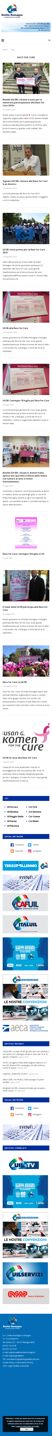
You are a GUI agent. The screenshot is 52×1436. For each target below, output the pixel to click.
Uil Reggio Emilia (15, 816)
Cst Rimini (34, 821)
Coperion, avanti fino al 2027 (15, 1073)
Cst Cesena (34, 816)
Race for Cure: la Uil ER (15, 682)
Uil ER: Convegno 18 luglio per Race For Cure (26, 400)
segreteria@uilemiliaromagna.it (22, 1352)
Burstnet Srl (29, 1432)
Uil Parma (12, 821)
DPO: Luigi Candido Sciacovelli (16, 1366)
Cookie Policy (8, 1362)
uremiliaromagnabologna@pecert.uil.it (23, 1359)
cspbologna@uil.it (16, 1355)
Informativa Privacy (24, 1362)
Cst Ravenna (35, 811)
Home (5, 49)
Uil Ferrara (12, 807)
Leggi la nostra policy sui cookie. (27, 1426)
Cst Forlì (33, 807)
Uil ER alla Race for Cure (15, 328)
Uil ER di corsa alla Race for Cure (20, 757)
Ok (27, 1429)
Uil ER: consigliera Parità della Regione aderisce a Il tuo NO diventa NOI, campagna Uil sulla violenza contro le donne (24, 1065)
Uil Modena (12, 811)
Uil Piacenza (13, 825)
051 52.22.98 (10, 1345)
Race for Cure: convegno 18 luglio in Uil (23, 553)
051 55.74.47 (11, 1349)
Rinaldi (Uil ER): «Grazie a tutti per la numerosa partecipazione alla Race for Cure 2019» (23, 102)
